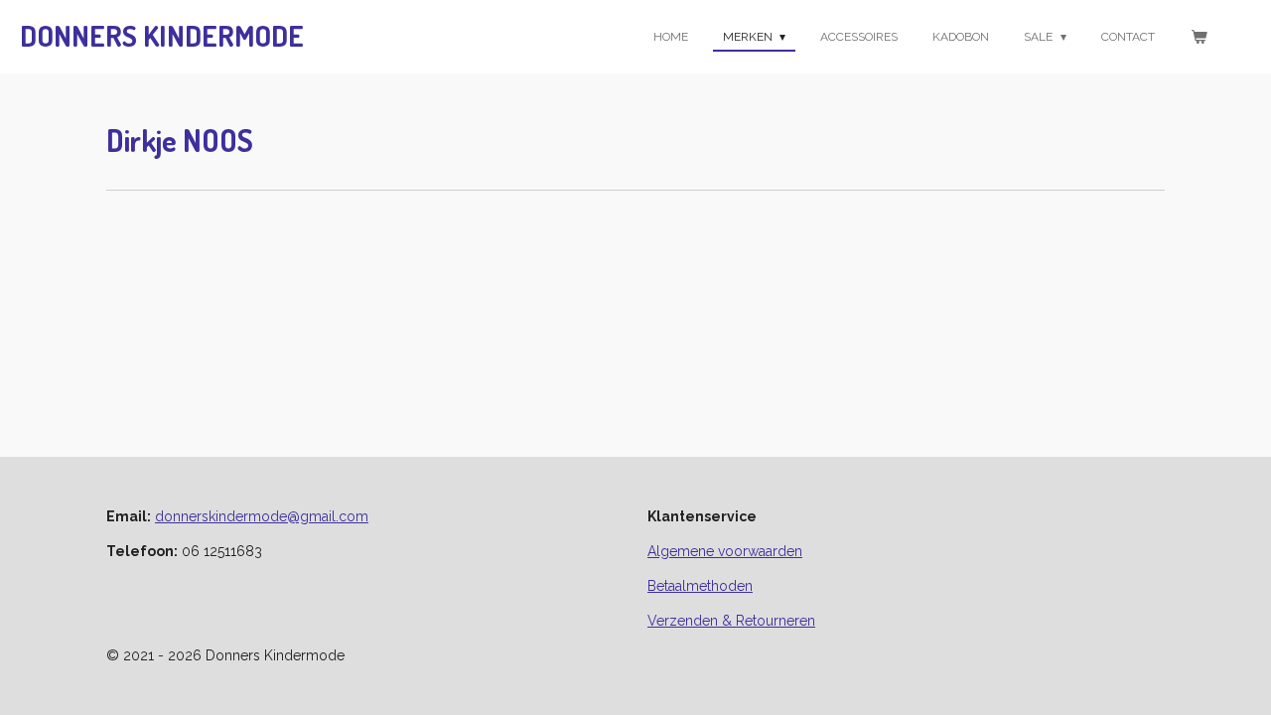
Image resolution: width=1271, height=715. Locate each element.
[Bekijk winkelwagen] (1198, 37)
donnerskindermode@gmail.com (261, 516)
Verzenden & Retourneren (731, 621)
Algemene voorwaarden (724, 551)
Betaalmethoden (700, 586)
